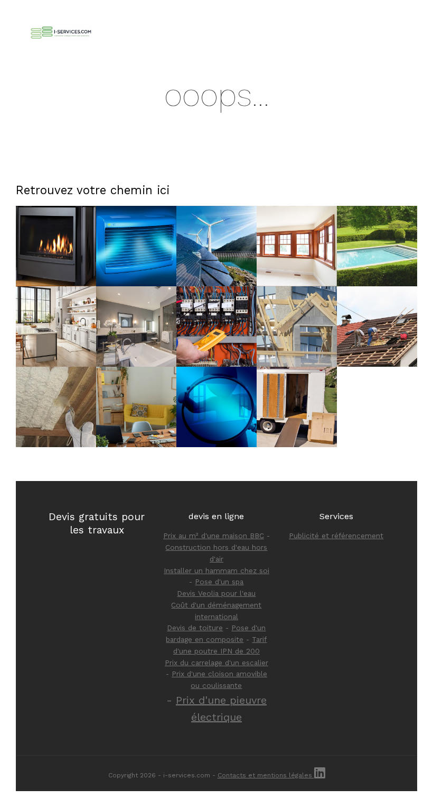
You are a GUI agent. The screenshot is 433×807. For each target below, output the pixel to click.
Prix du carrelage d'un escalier (216, 662)
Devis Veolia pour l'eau (216, 593)
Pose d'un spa (219, 581)
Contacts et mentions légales (266, 775)
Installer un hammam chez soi (216, 570)
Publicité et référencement (336, 535)
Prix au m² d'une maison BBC (213, 535)
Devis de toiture (195, 627)
